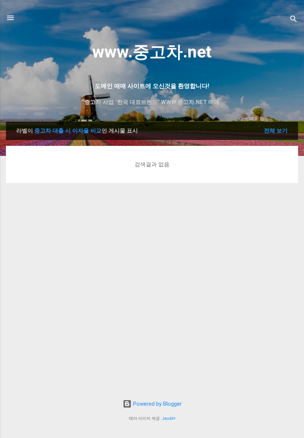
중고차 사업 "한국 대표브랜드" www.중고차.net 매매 (152, 102)
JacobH (168, 418)
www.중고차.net (152, 52)
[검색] (293, 20)
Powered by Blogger (157, 404)
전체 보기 (276, 130)
